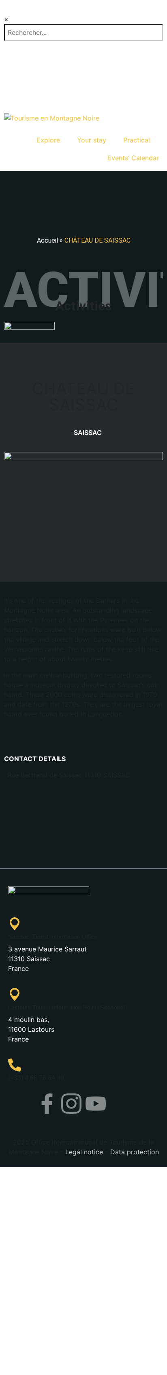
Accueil (47, 240)
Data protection (134, 1152)
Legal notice (84, 1152)
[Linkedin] (120, 1103)
